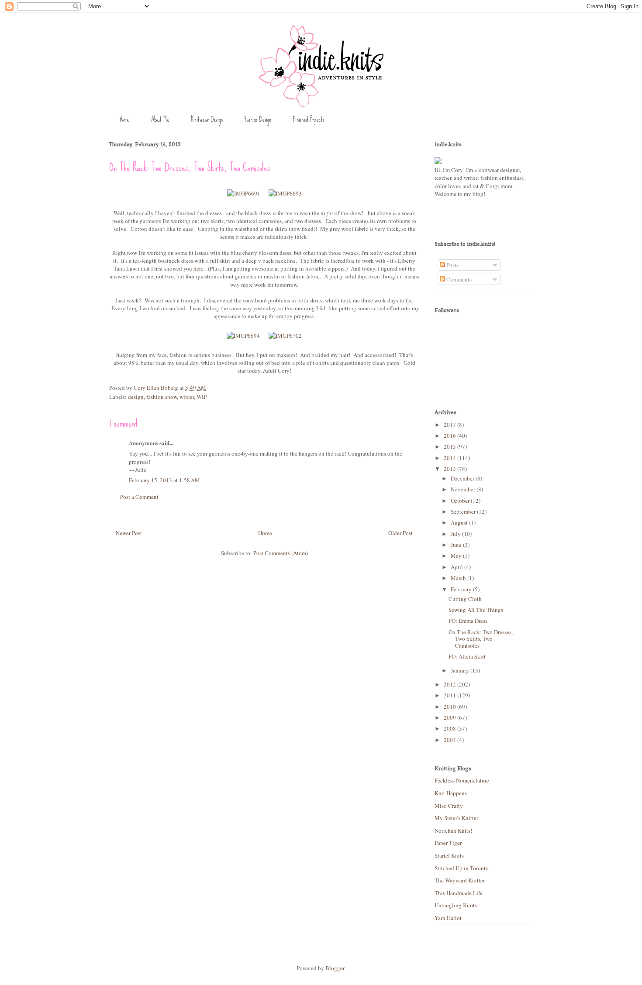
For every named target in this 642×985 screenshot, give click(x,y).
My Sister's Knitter (456, 818)
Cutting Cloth (465, 599)
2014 (450, 458)
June (457, 545)
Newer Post (129, 533)
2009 (450, 717)
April (457, 567)
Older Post (400, 533)
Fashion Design (257, 119)
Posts (452, 265)
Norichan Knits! (453, 830)
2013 (450, 469)
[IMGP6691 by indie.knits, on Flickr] (244, 193)
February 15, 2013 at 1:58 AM (164, 480)
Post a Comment (139, 497)
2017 (450, 425)
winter (186, 397)
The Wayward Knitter (460, 880)
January (460, 670)
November (463, 489)
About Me (160, 119)
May (457, 555)
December (463, 478)
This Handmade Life (459, 893)
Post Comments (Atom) (280, 553)
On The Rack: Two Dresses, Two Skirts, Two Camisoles (481, 638)
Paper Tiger (448, 843)
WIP (202, 397)
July (456, 534)
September (464, 511)
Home (124, 119)
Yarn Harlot (448, 918)
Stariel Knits (449, 855)
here (198, 268)
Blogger (334, 968)
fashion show (161, 397)
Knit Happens (451, 793)
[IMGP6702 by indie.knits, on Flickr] (285, 336)
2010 (450, 706)
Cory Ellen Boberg (156, 387)
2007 (450, 740)
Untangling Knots (456, 905)
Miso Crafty (449, 806)
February (462, 589)
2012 (450, 684)
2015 (450, 446)
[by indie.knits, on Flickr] (438, 162)
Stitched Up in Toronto (462, 868)
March (459, 578)
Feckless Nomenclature (462, 780)
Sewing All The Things (476, 610)
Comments (458, 279)
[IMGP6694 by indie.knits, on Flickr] (243, 336)
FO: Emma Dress (468, 621)
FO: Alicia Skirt (467, 656)
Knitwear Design (207, 119)
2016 (450, 435)
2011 (450, 695)
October (461, 501)
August (460, 522)
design (136, 397)
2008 (450, 728)
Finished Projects (308, 119)
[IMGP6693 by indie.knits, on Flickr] (285, 193)
